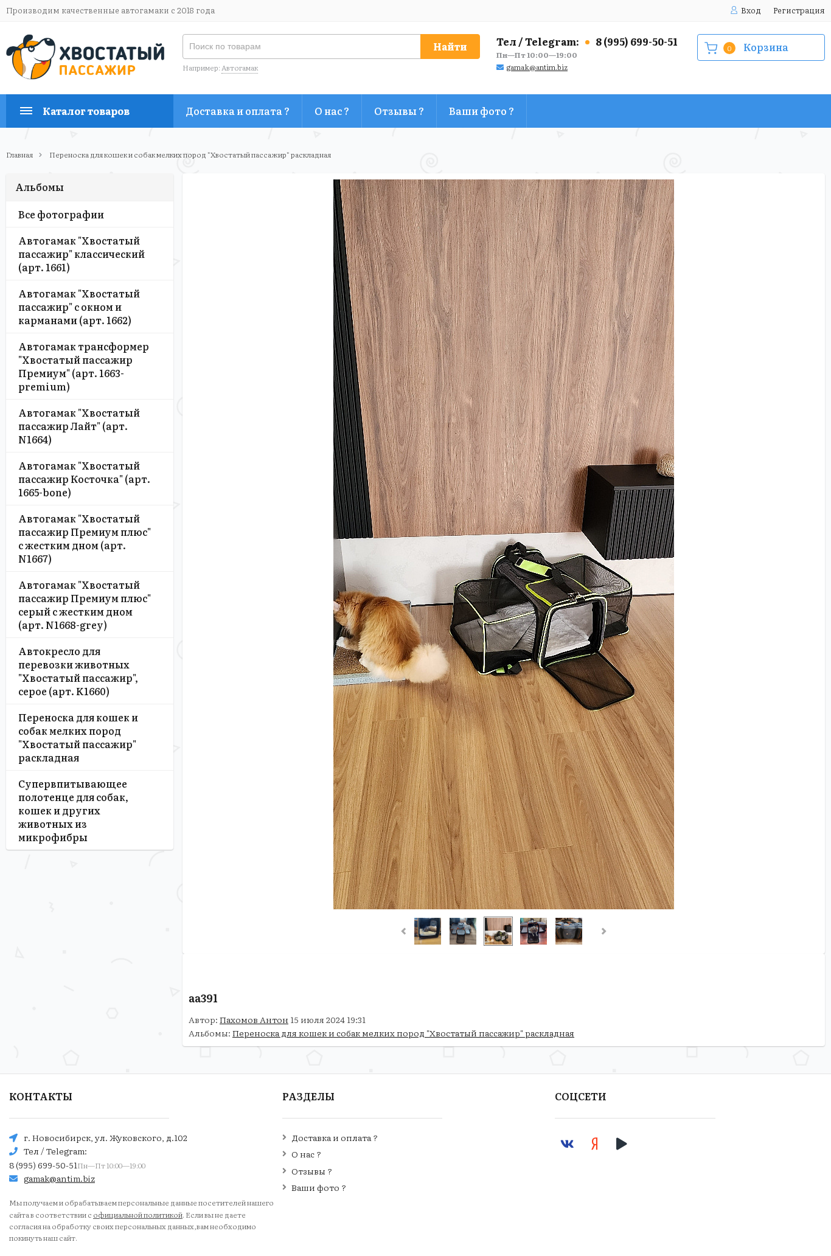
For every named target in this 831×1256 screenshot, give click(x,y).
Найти (450, 46)
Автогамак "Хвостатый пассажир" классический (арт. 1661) (81, 253)
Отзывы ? (399, 110)
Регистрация (799, 10)
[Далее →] (503, 906)
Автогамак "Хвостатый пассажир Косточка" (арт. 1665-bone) (84, 478)
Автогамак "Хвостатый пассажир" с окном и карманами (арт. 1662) (79, 306)
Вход (751, 10)
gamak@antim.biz (537, 66)
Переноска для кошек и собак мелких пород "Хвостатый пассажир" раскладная (190, 154)
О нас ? (332, 110)
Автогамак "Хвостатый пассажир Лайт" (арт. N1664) (79, 425)
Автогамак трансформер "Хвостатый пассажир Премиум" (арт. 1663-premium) (83, 366)
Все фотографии (61, 214)
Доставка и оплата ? (238, 110)
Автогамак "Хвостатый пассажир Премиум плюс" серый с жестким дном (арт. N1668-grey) (84, 604)
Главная (19, 154)
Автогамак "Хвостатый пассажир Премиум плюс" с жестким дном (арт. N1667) (84, 538)
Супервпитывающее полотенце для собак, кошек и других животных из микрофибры (73, 810)
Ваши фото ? (481, 110)
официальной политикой (138, 1214)
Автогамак (239, 67)
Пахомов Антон (254, 1019)
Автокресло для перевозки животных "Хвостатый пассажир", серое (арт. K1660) (78, 671)
